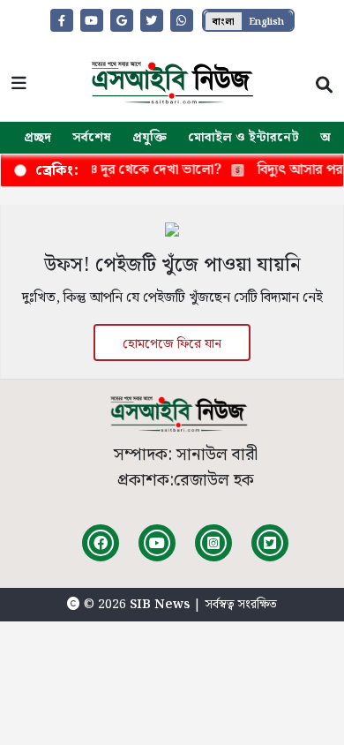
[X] (269, 542)
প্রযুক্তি (149, 137)
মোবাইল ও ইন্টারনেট (243, 137)
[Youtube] (157, 542)
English (266, 22)
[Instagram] (213, 542)
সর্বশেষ (91, 137)
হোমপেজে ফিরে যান (172, 344)
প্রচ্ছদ (37, 137)
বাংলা (224, 22)
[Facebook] (100, 542)
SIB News (161, 604)
